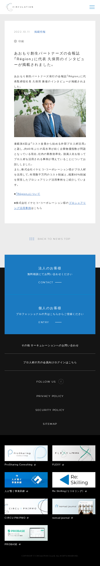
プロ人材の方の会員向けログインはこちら (50, 362)
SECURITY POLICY (50, 410)
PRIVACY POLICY (50, 396)
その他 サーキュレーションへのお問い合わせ (50, 345)
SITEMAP (50, 424)
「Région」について (28, 194)
